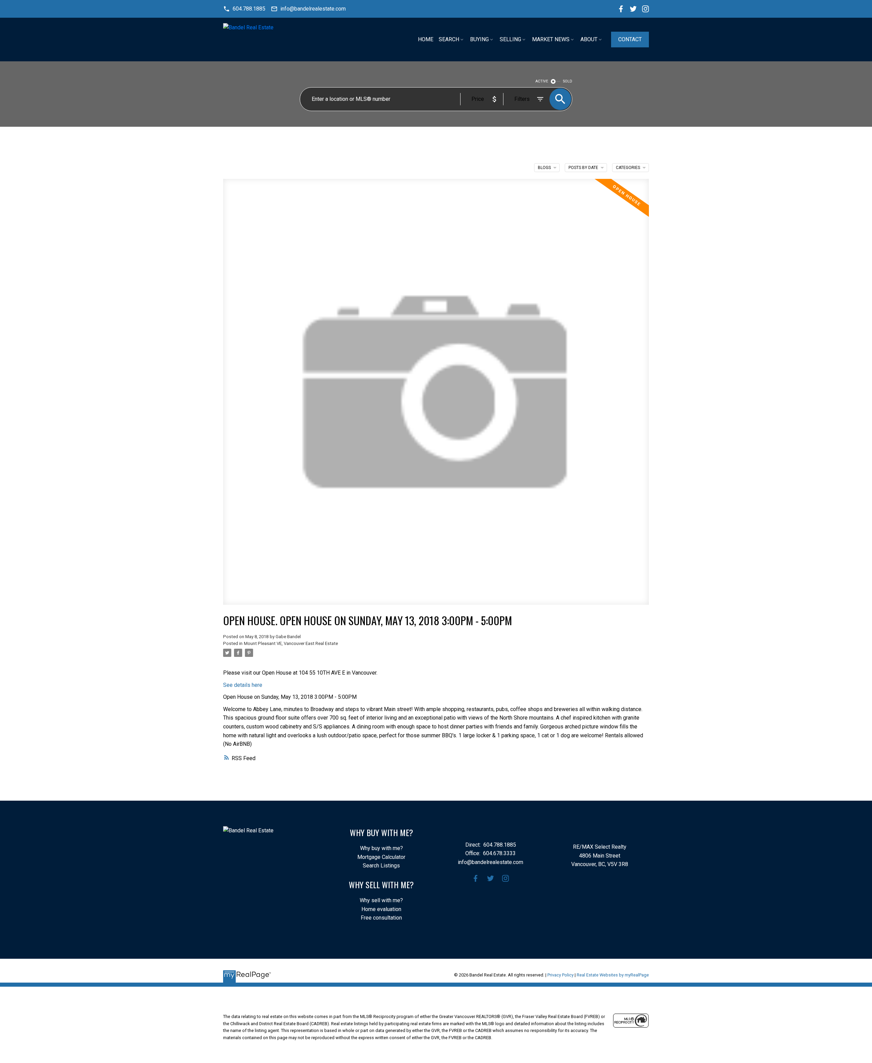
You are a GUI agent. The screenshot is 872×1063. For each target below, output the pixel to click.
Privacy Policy (560, 974)
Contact (630, 39)
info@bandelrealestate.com (313, 8)
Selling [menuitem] (510, 39)
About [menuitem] (588, 39)
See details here (242, 685)
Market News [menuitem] (551, 39)
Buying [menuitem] (479, 39)
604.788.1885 (249, 8)
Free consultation (381, 917)
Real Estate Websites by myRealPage (613, 974)
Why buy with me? (381, 848)
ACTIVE (541, 81)
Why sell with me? (381, 900)
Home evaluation (381, 909)
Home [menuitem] (425, 39)
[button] (244, 8)
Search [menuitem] (449, 39)
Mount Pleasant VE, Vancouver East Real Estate (291, 643)
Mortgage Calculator (381, 857)
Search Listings (381, 865)
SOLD (567, 81)
